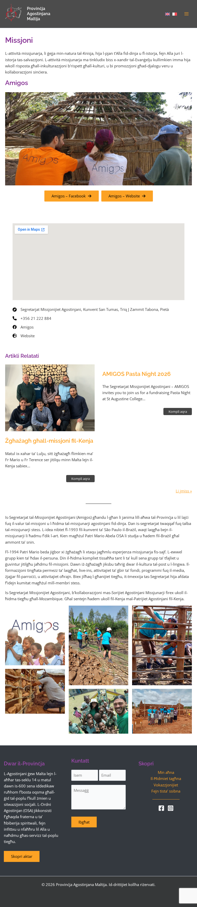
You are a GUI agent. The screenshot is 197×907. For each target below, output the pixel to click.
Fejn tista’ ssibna (165, 791)
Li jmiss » (184, 491)
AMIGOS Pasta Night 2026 (136, 374)
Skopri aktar (21, 856)
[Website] (24, 336)
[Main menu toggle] (186, 13)
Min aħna (166, 772)
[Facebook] (161, 808)
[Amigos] (23, 327)
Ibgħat (84, 822)
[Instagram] (171, 808)
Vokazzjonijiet (166, 784)
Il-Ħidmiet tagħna (166, 778)
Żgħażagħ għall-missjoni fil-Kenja (49, 440)
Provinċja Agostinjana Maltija (38, 13)
